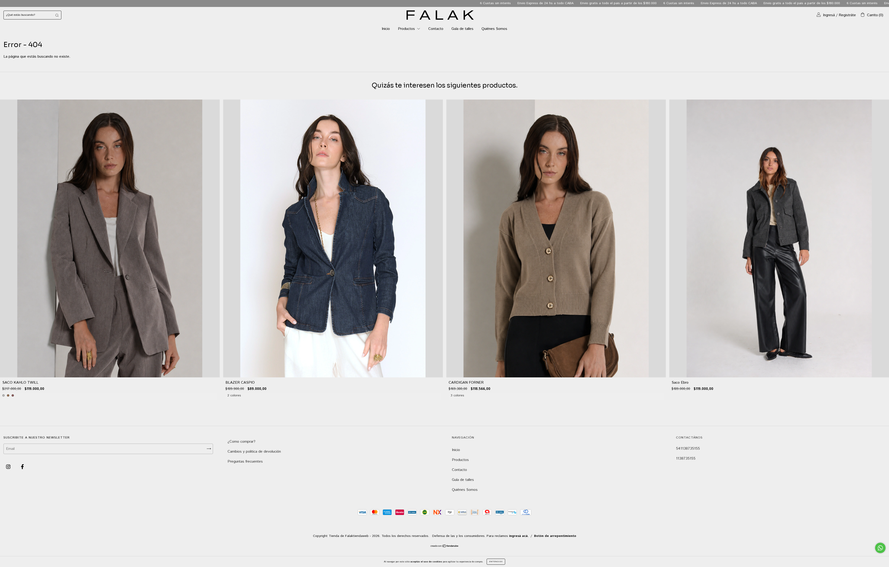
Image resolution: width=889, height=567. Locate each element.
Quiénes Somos (494, 28)
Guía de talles (462, 28)
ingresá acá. (519, 536)
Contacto (435, 28)
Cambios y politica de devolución (254, 451)
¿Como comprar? (241, 441)
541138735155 (688, 448)
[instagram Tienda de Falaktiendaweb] (8, 467)
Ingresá (829, 15)
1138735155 (685, 458)
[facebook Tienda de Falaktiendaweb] (22, 467)
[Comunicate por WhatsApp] (880, 548)
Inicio (386, 28)
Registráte (847, 15)
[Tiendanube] (444, 546)
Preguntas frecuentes (245, 461)
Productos (407, 28)
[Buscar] (57, 15)
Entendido (496, 561)
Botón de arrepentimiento (555, 536)
